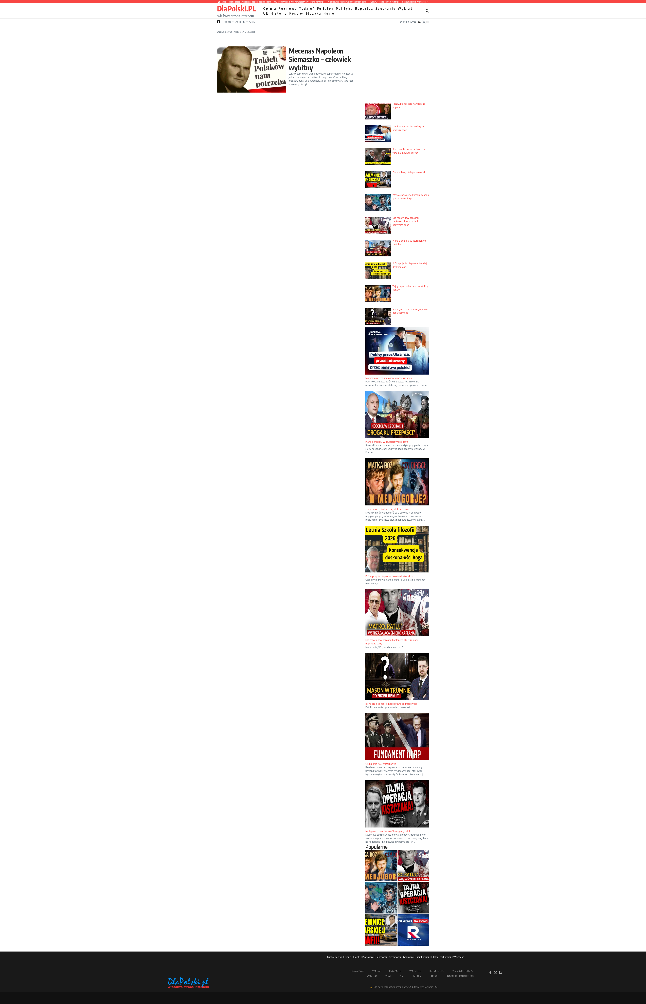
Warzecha (458, 957)
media (228, 21)
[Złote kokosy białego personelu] (381, 930)
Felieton (325, 8)
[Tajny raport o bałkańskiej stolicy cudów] (381, 865)
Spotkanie (385, 8)
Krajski (356, 957)
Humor (330, 13)
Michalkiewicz (334, 957)
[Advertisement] (397, 74)
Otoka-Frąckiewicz (441, 957)
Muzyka (313, 13)
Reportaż (364, 8)
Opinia (270, 8)
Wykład (405, 8)
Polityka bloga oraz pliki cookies (460, 976)
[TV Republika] (413, 930)
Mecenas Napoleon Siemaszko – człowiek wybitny (320, 59)
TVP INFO (417, 976)
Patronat (433, 976)
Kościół (296, 13)
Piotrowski (368, 957)
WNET (388, 976)
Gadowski (408, 957)
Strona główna (224, 31)
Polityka (344, 8)
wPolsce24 (372, 976)
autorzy (240, 21)
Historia (279, 13)
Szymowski (395, 957)
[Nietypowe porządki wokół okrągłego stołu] (413, 897)
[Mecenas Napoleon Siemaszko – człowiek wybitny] (251, 69)
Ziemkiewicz (422, 957)
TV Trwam (376, 971)
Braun (348, 957)
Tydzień (307, 8)
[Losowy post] (419, 22)
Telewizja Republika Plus (463, 971)
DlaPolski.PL (236, 8)
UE (266, 13)
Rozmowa (288, 8)
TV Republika (415, 971)
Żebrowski (381, 957)
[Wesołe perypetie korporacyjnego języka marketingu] (381, 897)
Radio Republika (436, 971)
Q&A (252, 21)
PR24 (402, 976)
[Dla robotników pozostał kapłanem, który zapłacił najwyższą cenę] (413, 865)
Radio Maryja (395, 971)
